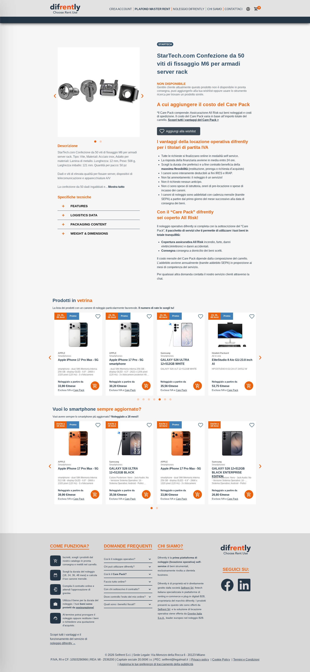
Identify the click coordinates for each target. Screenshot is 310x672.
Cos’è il (115, 574)
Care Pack (78, 390)
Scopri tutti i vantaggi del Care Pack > (193, 119)
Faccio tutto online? (115, 581)
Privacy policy (200, 659)
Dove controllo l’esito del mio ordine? (125, 596)
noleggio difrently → (63, 643)
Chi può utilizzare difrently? (119, 566)
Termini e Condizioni (246, 659)
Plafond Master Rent (152, 9)
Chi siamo (214, 9)
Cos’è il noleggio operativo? (119, 559)
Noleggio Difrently (188, 9)
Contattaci (233, 9)
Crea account (120, 9)
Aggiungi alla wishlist (181, 131)
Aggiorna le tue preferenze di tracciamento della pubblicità (156, 664)
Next (142, 92)
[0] (256, 9)
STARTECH (165, 44)
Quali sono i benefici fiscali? (119, 604)
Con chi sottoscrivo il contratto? (121, 589)
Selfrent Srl (187, 587)
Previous (55, 92)
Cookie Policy (221, 659)
